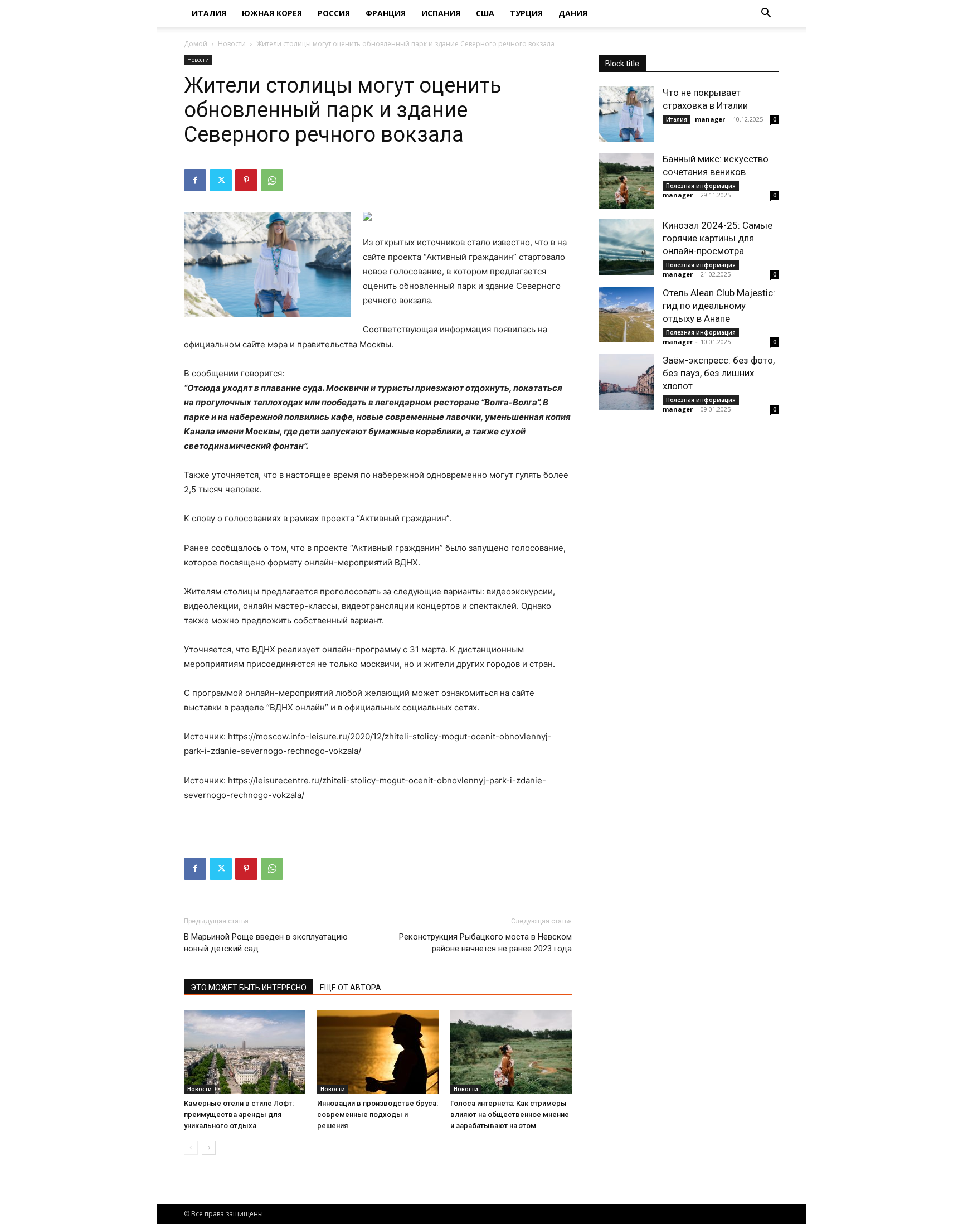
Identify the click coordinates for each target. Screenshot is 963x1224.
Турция (526, 13)
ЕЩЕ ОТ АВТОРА (350, 987)
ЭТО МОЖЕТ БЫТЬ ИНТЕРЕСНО (249, 987)
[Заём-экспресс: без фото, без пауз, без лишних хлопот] (626, 382)
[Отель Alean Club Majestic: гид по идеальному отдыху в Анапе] (626, 314)
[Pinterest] (246, 180)
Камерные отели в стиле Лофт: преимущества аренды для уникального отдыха (239, 1114)
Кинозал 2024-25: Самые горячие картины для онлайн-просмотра (717, 238)
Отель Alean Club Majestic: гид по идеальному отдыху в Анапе (719, 305)
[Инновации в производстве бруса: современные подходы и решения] (378, 1052)
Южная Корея (272, 13)
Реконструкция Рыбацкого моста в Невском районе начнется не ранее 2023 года (485, 943)
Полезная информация (701, 186)
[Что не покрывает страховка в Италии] (626, 114)
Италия (209, 13)
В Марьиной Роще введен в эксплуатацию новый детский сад (266, 943)
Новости (232, 44)
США (485, 13)
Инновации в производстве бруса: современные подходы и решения (377, 1114)
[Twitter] (221, 180)
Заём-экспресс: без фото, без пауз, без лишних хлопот (719, 373)
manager (710, 119)
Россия (334, 13)
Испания (440, 13)
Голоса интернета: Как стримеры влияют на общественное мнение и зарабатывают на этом (509, 1114)
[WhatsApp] (272, 180)
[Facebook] (195, 180)
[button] (765, 14)
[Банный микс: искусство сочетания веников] (626, 181)
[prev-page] (191, 1148)
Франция (386, 13)
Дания (572, 13)
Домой (195, 44)
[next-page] (209, 1148)
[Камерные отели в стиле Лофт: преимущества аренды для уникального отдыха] (244, 1052)
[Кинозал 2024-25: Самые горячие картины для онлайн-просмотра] (626, 247)
